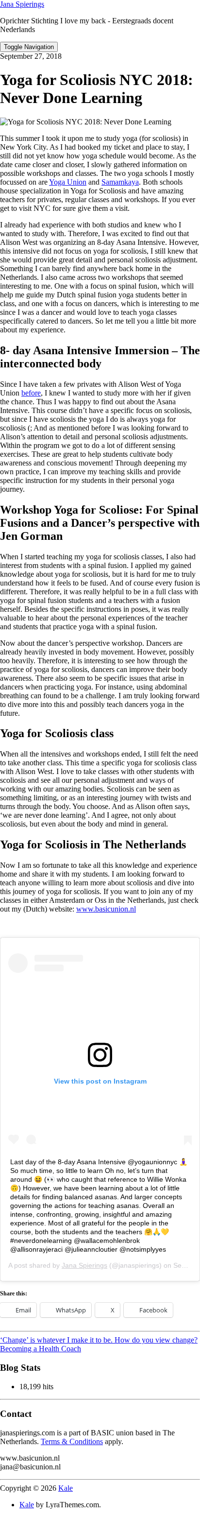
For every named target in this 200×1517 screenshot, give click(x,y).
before (31, 393)
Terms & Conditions (72, 1441)
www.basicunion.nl (106, 909)
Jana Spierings (22, 4)
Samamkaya (120, 182)
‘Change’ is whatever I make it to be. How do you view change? (99, 1340)
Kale (65, 1488)
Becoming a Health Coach (40, 1349)
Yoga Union (67, 182)
